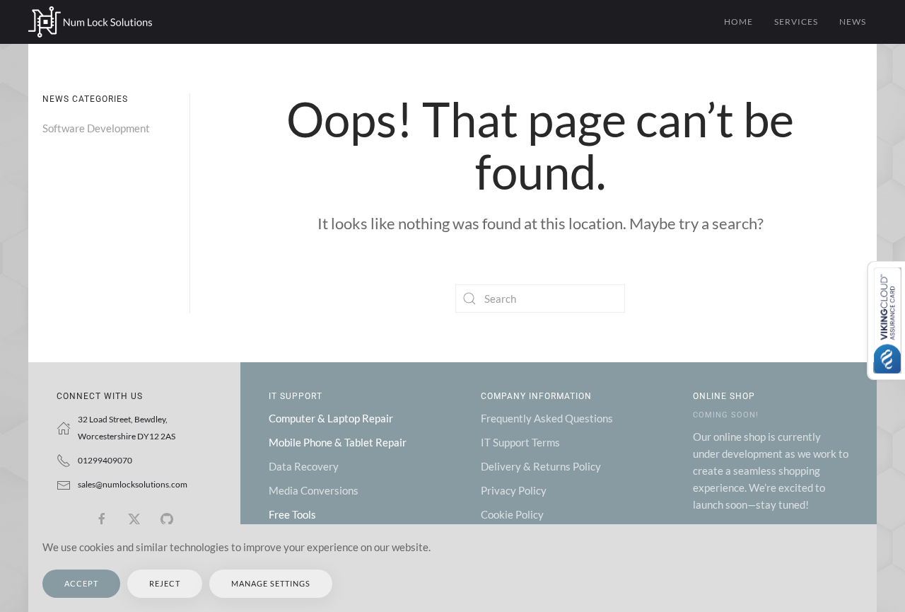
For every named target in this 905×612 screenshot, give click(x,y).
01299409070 (105, 460)
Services (796, 21)
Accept (81, 583)
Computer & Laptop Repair (331, 418)
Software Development (96, 128)
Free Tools (292, 514)
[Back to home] (90, 22)
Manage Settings (270, 583)
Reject (164, 583)
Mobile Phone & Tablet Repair (338, 442)
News (852, 21)
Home (738, 21)
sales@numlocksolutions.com (132, 484)
